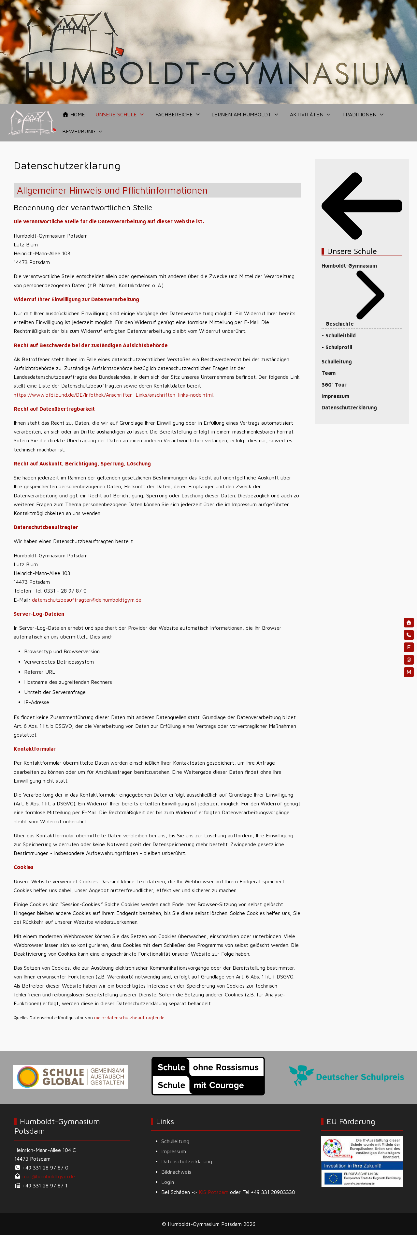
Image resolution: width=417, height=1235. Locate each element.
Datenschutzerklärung (349, 407)
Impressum (335, 396)
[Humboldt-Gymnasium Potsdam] (32, 123)
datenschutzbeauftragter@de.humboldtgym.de (86, 600)
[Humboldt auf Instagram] (409, 660)
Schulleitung (337, 361)
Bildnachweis (176, 1172)
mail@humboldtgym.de (48, 1176)
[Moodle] (409, 672)
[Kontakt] (409, 635)
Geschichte (339, 324)
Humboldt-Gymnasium (349, 266)
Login (167, 1182)
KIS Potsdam (213, 1192)
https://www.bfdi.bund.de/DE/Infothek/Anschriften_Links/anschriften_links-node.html (113, 395)
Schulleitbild (340, 335)
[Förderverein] (409, 647)
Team (329, 373)
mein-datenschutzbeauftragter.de (129, 1017)
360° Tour (334, 385)
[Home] (409, 622)
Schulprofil (338, 347)
